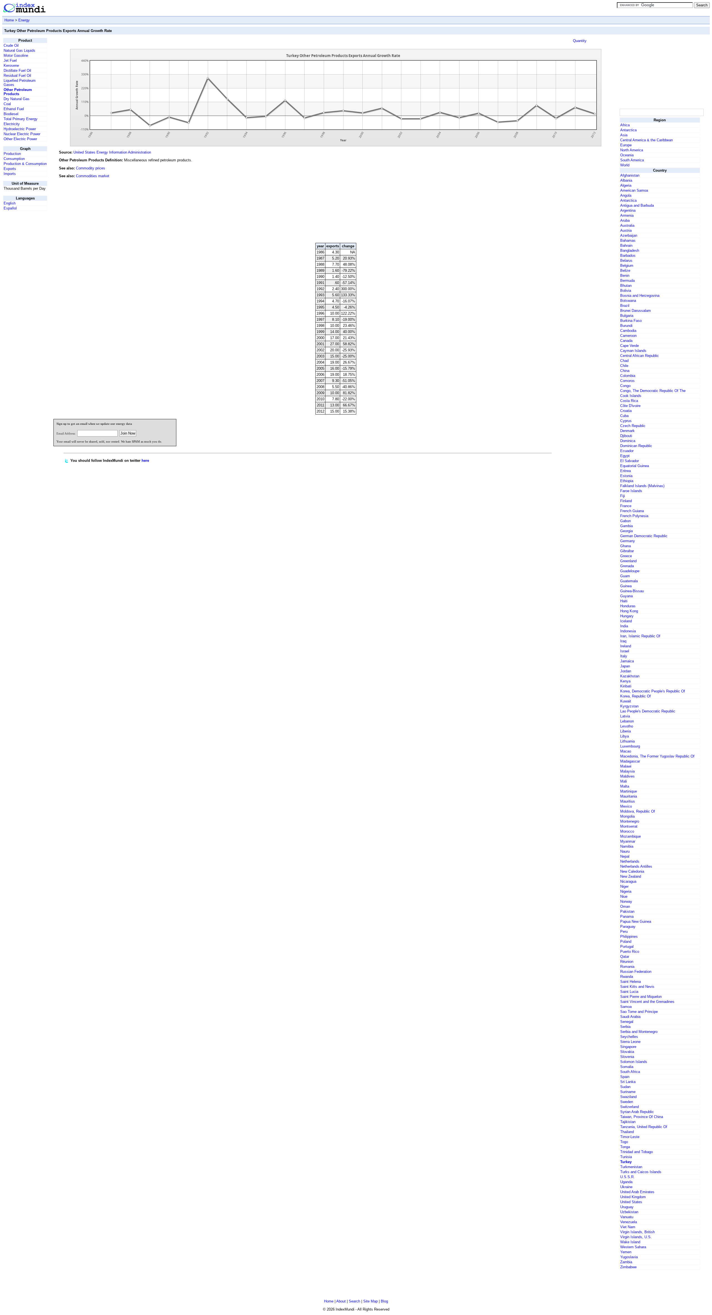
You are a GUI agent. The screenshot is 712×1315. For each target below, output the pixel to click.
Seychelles (629, 1037)
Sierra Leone (630, 1042)
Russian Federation (635, 971)
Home (9, 20)
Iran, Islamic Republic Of (640, 636)
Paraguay (628, 926)
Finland (626, 501)
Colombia (627, 376)
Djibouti (626, 436)
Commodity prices (90, 168)
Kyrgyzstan (629, 706)
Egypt (625, 456)
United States (631, 1202)
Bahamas (628, 240)
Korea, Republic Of (635, 696)
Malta (624, 786)
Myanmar (627, 841)
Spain (624, 1077)
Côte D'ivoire (630, 406)
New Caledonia (632, 871)
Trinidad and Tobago (636, 1152)
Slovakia (627, 1052)
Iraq (623, 641)
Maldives (627, 776)
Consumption (14, 159)
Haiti (623, 601)
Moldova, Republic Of (637, 811)
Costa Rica (629, 401)
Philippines (629, 936)
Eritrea (625, 471)
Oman (625, 906)
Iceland (626, 621)
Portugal (627, 946)
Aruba (625, 220)
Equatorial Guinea (634, 466)
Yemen (625, 1252)
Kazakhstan (629, 676)
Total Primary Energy (21, 119)
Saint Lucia (629, 992)
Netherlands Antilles (636, 866)
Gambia (626, 526)
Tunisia (626, 1157)
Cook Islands (630, 396)
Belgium (626, 265)
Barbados (628, 255)
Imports (10, 174)
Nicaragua (628, 881)
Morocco (627, 831)
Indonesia (628, 631)
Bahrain (626, 245)
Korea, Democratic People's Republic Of (652, 691)
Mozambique (630, 836)
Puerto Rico (629, 951)
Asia (623, 135)
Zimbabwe (628, 1267)
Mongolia (627, 816)
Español (10, 208)
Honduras (628, 606)
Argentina (628, 210)
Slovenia (627, 1057)
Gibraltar (627, 551)
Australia (627, 225)
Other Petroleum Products (18, 92)
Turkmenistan (631, 1167)
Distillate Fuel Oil (17, 70)
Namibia (626, 846)
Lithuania (627, 741)
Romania (627, 966)
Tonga (625, 1147)
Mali (623, 781)
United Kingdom (633, 1197)
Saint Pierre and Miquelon (641, 997)
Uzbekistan (629, 1212)
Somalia (626, 1067)
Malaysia (627, 771)
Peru (624, 931)
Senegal (626, 1022)
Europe (626, 145)
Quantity (580, 41)
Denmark (627, 431)
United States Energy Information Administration (112, 152)
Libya (624, 736)
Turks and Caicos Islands (640, 1172)
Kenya (625, 681)
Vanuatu (626, 1217)
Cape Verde (629, 346)
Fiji (622, 496)
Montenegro (629, 821)
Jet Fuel (10, 60)
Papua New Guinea (635, 921)
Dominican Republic (636, 446)
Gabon (625, 521)
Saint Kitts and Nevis (637, 987)
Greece (626, 556)
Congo (625, 386)
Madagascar (630, 761)
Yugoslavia (629, 1257)
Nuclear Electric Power (22, 134)
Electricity (12, 124)
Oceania (627, 155)
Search (354, 1301)
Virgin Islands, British (637, 1232)
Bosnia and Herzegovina (639, 295)
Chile (624, 366)
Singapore (628, 1047)
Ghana (625, 546)
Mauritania (628, 796)
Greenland (628, 561)
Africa (625, 125)
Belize (625, 270)
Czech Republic (633, 426)
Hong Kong (629, 611)
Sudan (625, 1087)
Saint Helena (630, 982)
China (624, 371)
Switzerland (629, 1107)
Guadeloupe (629, 571)
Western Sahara (633, 1247)
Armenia (627, 215)
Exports (10, 169)
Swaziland (628, 1097)
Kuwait (625, 701)
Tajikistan (628, 1122)
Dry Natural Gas (16, 99)
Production (12, 154)
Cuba (624, 416)
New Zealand (630, 876)
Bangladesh (629, 250)
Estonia (626, 476)
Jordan (625, 671)
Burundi (626, 326)
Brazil (624, 306)
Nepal (624, 856)
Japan (625, 666)
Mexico (626, 806)
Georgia (626, 531)
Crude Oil (11, 45)
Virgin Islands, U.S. (636, 1237)
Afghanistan (629, 175)
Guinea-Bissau (632, 591)
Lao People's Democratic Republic (647, 711)
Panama (627, 916)
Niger (624, 886)
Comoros (627, 381)
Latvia (625, 716)
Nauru (625, 851)
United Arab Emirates (637, 1192)
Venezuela (628, 1222)
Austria (626, 230)
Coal (7, 104)
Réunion (626, 961)
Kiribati (625, 686)
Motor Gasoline (16, 55)
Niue (623, 896)
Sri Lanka (628, 1082)
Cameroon (628, 336)
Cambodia (628, 331)
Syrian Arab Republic (637, 1112)
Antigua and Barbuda (637, 205)
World (624, 165)
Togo (624, 1142)
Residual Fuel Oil (17, 75)
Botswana (628, 300)
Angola (625, 195)
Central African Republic (639, 356)
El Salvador (629, 461)
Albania (626, 180)
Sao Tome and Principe (639, 1012)
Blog (384, 1301)
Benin (624, 275)
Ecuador (627, 451)
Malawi (625, 766)
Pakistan (627, 911)
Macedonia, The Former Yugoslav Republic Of (657, 756)
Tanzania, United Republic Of (643, 1127)
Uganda (626, 1182)
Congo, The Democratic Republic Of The (653, 391)
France (625, 506)
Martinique (628, 791)
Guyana (626, 596)
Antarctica (628, 130)
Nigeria (625, 891)
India (624, 626)
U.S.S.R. (627, 1177)
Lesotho (626, 726)
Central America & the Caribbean (646, 140)
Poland (625, 941)
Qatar (624, 956)
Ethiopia (626, 481)
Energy (24, 20)
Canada (626, 341)
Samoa (626, 1007)
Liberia (625, 731)
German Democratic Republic (644, 536)
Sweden (626, 1102)
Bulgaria (626, 316)
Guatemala (629, 581)
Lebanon (627, 721)
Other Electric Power (20, 139)
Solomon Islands (633, 1062)
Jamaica (627, 661)
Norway (626, 901)
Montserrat (628, 826)
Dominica (627, 441)
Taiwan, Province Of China (641, 1117)
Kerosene (11, 65)
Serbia (625, 1027)
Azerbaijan (628, 235)
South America (632, 160)
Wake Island (630, 1242)
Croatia (626, 411)
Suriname (628, 1092)
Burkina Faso (631, 321)
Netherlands (629, 861)
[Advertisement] (577, 201)
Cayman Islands (633, 351)
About (341, 1301)
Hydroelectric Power (20, 129)
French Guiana (632, 511)
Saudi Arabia (630, 1017)
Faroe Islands (631, 491)
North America (631, 150)
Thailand (627, 1132)
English (10, 203)
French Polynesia (634, 516)
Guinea (626, 586)
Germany (627, 541)
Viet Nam (627, 1227)
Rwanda (626, 976)
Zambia (626, 1262)
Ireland (625, 646)
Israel (624, 651)
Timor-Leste (629, 1137)
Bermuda (627, 280)
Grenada (627, 566)
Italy (623, 656)
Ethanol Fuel (14, 109)
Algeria (625, 185)
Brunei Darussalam (635, 311)
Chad (624, 361)
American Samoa (634, 190)
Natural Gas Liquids (19, 50)
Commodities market (92, 176)
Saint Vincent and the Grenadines (647, 1002)
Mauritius (627, 801)
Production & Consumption (25, 164)
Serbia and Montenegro (638, 1032)
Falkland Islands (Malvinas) (642, 486)
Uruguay (627, 1207)
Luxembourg (630, 746)
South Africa (630, 1072)
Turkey (626, 1162)
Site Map (370, 1301)
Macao (625, 751)
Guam (625, 576)
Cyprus (626, 421)
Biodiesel (11, 114)
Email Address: (66, 433)
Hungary (627, 616)
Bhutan (626, 285)
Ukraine (626, 1187)
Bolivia (625, 290)
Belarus (626, 260)
